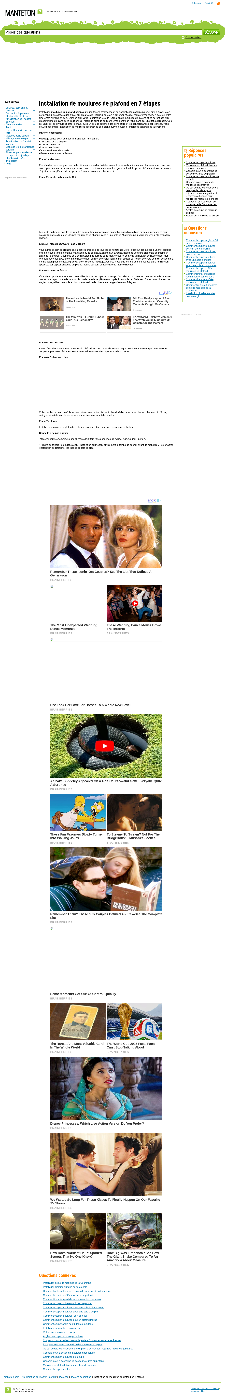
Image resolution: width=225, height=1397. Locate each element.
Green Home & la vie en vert (20, 131)
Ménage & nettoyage (20, 138)
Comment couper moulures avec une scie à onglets (200, 258)
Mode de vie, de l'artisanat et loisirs (20, 148)
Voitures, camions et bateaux (20, 109)
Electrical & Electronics (20, 116)
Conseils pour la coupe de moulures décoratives (200, 183)
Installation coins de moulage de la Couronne (67, 1282)
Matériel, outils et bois (20, 135)
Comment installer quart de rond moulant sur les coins (200, 275)
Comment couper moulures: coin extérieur (65, 1315)
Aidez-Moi (196, 3)
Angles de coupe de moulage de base (63, 1336)
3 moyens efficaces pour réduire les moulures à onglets (202, 197)
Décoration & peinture (20, 113)
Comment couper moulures (200, 162)
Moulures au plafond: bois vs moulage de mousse (201, 166)
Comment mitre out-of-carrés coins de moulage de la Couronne (201, 288)
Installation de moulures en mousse (62, 1328)
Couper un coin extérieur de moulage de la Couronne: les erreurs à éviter (201, 204)
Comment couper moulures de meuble (63, 1356)
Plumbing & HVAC (20, 158)
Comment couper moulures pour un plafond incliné (200, 247)
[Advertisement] (112, 72)
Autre (8, 163)
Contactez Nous (198, 1391)
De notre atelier (20, 124)
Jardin (20, 127)
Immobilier (20, 160)
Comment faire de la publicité (205, 1388)
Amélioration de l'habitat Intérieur (20, 142)
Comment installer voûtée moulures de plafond (199, 281)
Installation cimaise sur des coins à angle (65, 1286)
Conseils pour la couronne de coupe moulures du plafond (201, 172)
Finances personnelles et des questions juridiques (20, 154)
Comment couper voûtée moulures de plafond (199, 269)
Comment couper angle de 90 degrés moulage (202, 241)
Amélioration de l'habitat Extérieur (20, 120)
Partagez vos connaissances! (62, 12)
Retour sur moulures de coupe (202, 215)
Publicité (209, 3)
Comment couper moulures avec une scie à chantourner (201, 264)
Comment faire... (193, 37)
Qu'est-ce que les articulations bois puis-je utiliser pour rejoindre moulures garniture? (202, 190)
